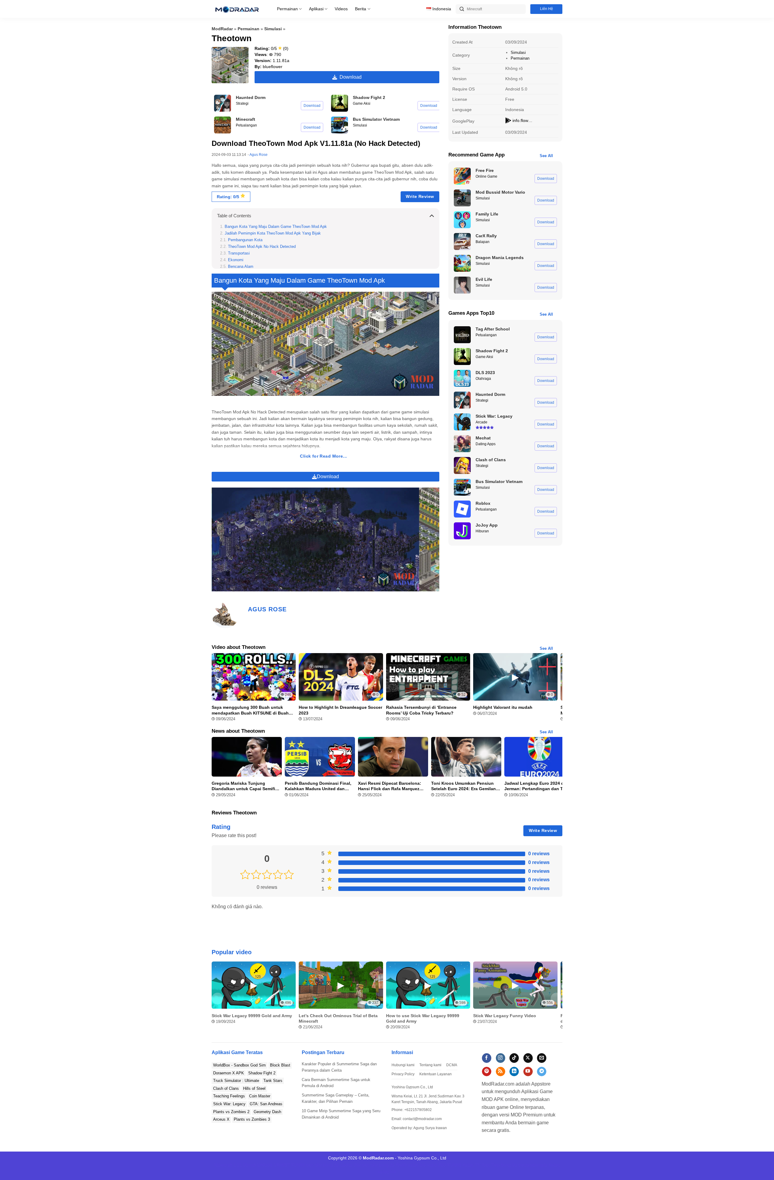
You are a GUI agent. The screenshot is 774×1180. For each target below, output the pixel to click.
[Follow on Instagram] (500, 1058)
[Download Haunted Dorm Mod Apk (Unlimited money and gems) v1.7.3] (222, 103)
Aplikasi (316, 8)
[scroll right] (556, 998)
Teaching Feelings (229, 1096)
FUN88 (298, 1164)
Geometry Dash (267, 1111)
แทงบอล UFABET (273, 1164)
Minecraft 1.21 (228, 1164)
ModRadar (222, 28)
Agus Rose (258, 155)
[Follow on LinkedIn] (514, 1071)
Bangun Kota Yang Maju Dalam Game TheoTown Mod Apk (276, 227)
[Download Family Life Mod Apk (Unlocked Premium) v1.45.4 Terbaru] (462, 219)
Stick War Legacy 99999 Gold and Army (252, 1015)
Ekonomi (235, 260)
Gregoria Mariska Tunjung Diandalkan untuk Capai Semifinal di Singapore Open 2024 (246, 786)
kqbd (432, 1164)
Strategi (242, 103)
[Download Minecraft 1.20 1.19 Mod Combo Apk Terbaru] (222, 125)
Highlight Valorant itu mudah (502, 707)
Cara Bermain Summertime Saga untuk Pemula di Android (336, 1082)
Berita (360, 8)
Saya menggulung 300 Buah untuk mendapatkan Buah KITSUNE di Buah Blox (250, 710)
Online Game (486, 176)
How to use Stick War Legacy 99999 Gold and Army (422, 1018)
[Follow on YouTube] (528, 1071)
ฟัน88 (401, 1164)
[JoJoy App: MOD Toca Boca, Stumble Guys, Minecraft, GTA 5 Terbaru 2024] (462, 530)
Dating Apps (486, 444)
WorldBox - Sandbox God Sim (239, 1065)
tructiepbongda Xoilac (539, 1164)
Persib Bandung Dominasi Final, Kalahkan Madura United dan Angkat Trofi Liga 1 (318, 786)
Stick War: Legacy (229, 1104)
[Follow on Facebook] (486, 1058)
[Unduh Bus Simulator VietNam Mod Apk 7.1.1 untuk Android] (339, 125)
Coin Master (259, 1096)
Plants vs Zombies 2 (231, 1111)
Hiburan (482, 531)
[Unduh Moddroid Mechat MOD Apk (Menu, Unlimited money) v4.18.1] (462, 443)
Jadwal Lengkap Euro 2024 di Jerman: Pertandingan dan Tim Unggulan (536, 786)
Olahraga (483, 378)
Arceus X (221, 1119)
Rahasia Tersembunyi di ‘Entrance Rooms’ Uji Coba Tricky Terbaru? (421, 710)
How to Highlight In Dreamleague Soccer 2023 (340, 710)
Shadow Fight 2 (261, 1073)
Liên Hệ (546, 9)
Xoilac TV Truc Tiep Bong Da (489, 1164)
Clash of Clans (226, 1088)
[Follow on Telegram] (541, 1071)
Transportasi (239, 253)
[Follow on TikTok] (514, 1058)
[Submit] (462, 9)
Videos (341, 8)
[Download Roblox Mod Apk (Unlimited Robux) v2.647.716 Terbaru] (462, 509)
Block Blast (280, 1065)
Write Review (420, 196)
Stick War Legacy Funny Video (504, 1015)
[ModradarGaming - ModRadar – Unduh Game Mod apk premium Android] (237, 9)
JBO (442, 1164)
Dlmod (249, 1164)
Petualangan (246, 125)
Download (349, 77)
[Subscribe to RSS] (500, 1071)
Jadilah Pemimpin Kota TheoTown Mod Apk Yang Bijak (273, 233)
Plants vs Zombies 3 (252, 1119)
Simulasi (273, 28)
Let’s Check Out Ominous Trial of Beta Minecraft (338, 1018)
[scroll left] (217, 998)
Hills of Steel (254, 1088)
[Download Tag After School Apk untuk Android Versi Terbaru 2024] (462, 334)
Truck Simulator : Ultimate (236, 1080)
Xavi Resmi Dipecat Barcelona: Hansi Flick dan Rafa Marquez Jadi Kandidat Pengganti (389, 786)
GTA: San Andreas (266, 1104)
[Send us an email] (541, 1058)
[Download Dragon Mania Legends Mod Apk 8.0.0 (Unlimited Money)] (462, 263)
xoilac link (417, 1164)
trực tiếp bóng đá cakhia (329, 1164)
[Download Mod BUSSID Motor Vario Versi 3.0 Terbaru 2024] (462, 197)
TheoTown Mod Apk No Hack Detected (262, 247)
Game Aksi (361, 103)
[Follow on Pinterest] (486, 1071)
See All (546, 155)
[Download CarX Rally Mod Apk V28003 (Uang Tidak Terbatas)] (462, 241)
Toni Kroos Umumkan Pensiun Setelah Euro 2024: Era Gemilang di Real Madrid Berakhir (465, 786)
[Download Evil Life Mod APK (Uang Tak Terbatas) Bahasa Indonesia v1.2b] (462, 285)
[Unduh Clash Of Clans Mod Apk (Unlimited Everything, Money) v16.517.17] (462, 465)
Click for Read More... (323, 456)
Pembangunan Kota (245, 240)
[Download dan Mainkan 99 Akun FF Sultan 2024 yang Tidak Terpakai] (462, 176)
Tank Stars (272, 1080)
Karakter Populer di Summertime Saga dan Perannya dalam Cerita (339, 1067)
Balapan (482, 242)
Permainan (287, 8)
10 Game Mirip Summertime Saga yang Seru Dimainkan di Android (341, 1114)
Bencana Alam (240, 267)
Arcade (481, 422)
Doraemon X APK (228, 1073)
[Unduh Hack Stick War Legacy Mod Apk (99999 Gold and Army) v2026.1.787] (462, 421)
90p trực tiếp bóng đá (374, 1164)
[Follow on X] (528, 1058)
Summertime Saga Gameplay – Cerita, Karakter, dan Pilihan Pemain (335, 1098)
